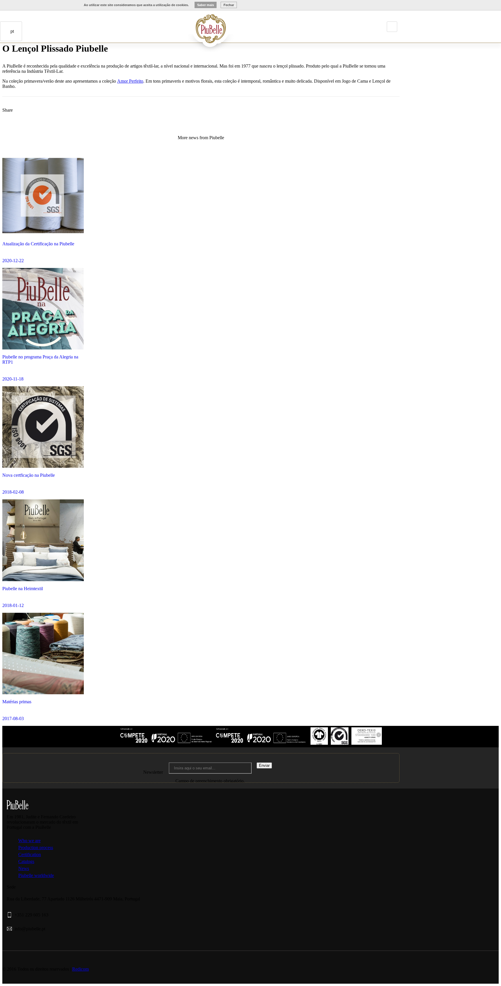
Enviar (264, 765)
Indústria (172, 24)
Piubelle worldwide (36, 875)
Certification (29, 854)
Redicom (80, 969)
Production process (35, 847)
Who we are (29, 840)
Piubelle (164, 24)
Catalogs (26, 861)
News (23, 868)
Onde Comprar (33, 65)
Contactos (42, 65)
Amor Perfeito (130, 81)
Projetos (180, 24)
